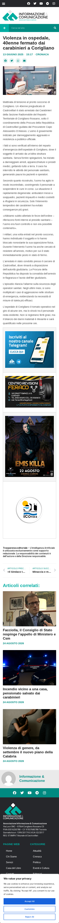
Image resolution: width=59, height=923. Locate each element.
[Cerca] (55, 28)
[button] (3, 3)
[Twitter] (35, 3)
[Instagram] (54, 3)
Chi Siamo (11, 856)
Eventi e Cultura (41, 868)
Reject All (29, 917)
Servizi (9, 862)
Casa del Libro (13, 868)
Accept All (29, 901)
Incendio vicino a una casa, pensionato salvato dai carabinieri (25, 693)
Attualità (37, 851)
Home (9, 851)
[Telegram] (47, 3)
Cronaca (42, 54)
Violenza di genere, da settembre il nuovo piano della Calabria (28, 752)
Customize (29, 909)
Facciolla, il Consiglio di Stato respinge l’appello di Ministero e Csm (29, 634)
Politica (37, 862)
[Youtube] (41, 3)
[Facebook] (29, 3)
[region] (29, 898)
